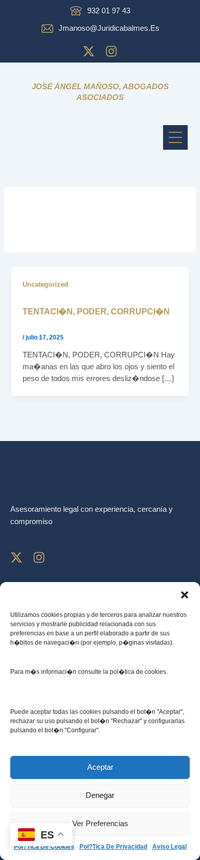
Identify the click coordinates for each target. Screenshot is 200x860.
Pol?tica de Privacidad (113, 846)
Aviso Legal (169, 846)
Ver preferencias (100, 823)
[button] (184, 595)
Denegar (100, 795)
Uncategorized (45, 284)
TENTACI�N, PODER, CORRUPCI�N (96, 311)
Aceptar (100, 767)
